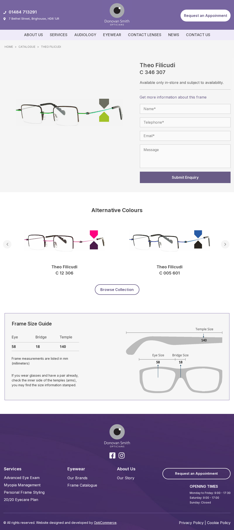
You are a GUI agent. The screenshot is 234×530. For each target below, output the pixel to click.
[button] (206, 15)
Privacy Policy (191, 522)
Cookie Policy (219, 522)
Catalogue (27, 46)
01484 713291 (23, 12)
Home (9, 46)
